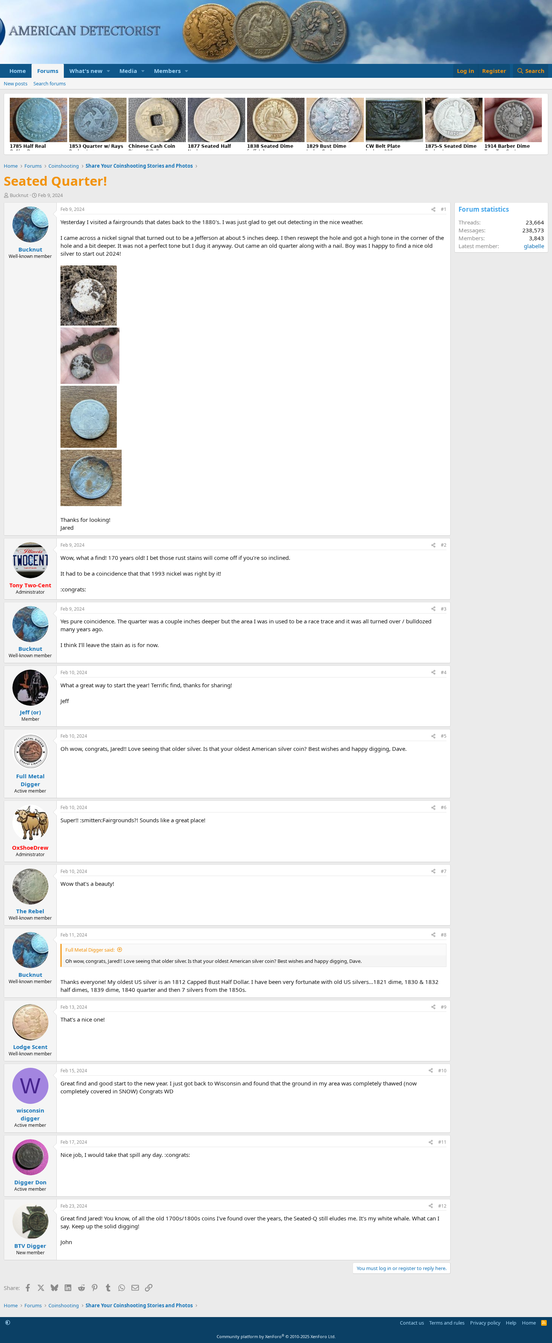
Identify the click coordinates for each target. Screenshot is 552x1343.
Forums (47, 70)
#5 (443, 736)
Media (128, 70)
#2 (443, 545)
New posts (15, 83)
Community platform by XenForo (276, 1336)
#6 (443, 807)
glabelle (534, 246)
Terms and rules (447, 1322)
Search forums (49, 83)
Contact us (412, 1322)
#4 (443, 672)
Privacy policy (485, 1322)
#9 (443, 1007)
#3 (443, 609)
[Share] (433, 209)
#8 (443, 935)
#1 (443, 209)
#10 (442, 1070)
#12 (442, 1206)
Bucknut (19, 195)
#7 (443, 871)
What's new (86, 70)
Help (511, 1322)
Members (167, 70)
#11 (442, 1142)
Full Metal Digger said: (90, 949)
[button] (108, 71)
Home (17, 70)
